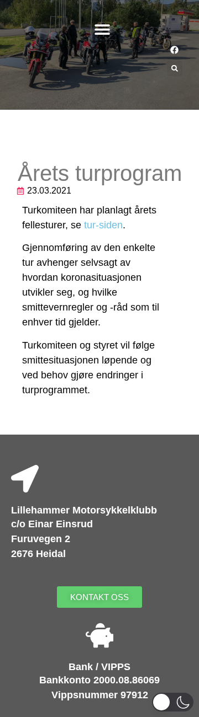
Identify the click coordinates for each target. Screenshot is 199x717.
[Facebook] (174, 49)
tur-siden (103, 225)
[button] (102, 29)
